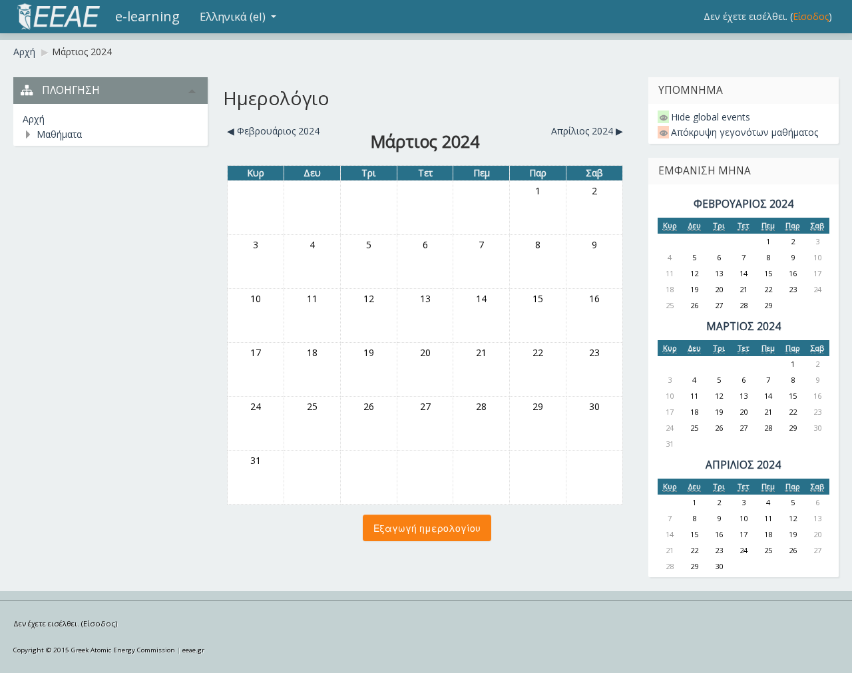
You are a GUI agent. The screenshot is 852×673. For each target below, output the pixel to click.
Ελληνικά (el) (233, 16)
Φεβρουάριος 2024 (743, 204)
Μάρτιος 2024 (82, 51)
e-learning (147, 16)
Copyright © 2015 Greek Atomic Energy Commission (94, 650)
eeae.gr (193, 650)
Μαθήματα (59, 134)
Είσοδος (811, 16)
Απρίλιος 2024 (743, 465)
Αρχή (24, 51)
